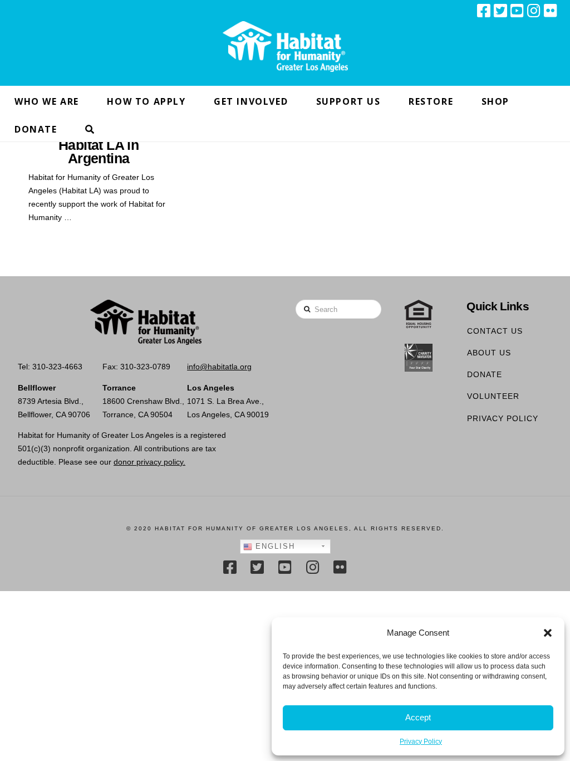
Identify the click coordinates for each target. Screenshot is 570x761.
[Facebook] (483, 10)
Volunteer (493, 396)
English (273, 546)
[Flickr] (550, 10)
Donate (484, 374)
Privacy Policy (421, 741)
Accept (418, 717)
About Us (489, 352)
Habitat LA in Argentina (98, 152)
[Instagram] (533, 10)
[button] (547, 632)
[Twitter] (500, 10)
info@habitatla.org (219, 366)
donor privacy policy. (149, 461)
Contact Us (495, 330)
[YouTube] (517, 10)
